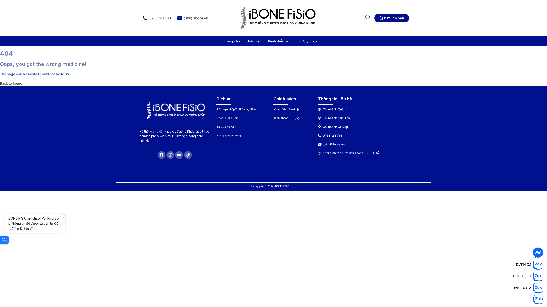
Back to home (11, 83)
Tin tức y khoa (306, 41)
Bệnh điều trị (278, 41)
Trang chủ (232, 41)
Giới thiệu (253, 41)
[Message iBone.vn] (538, 252)
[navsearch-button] (367, 18)
